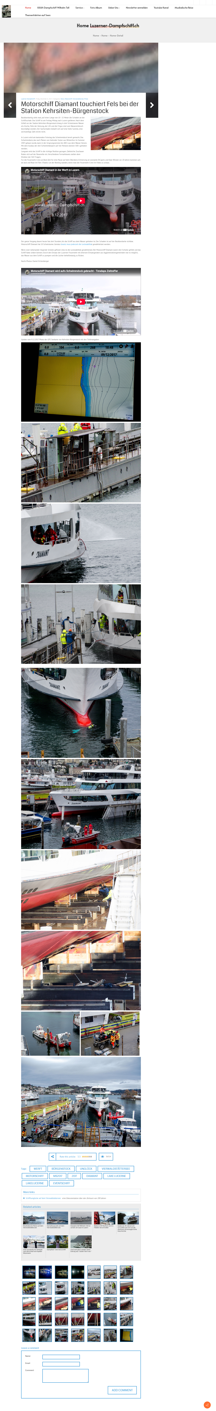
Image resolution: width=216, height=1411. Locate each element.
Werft (38, 1169)
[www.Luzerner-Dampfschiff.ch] (6, 11)
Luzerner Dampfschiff (28, 99)
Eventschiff (61, 1183)
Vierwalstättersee (78, 99)
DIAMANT (92, 1176)
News (62, 99)
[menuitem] (28, 7)
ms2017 (57, 1176)
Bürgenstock (61, 1169)
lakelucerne (35, 1183)
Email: (27, 1363)
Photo (86, 99)
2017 (74, 1176)
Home (96, 35)
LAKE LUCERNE (117, 1176)
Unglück (86, 1169)
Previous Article (10, 105)
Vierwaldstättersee (116, 1169)
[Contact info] (207, 1404)
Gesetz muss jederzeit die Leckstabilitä (76, 244)
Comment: (29, 1370)
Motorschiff (68, 99)
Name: (28, 1356)
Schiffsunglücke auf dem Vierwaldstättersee (43, 1198)
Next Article (152, 105)
